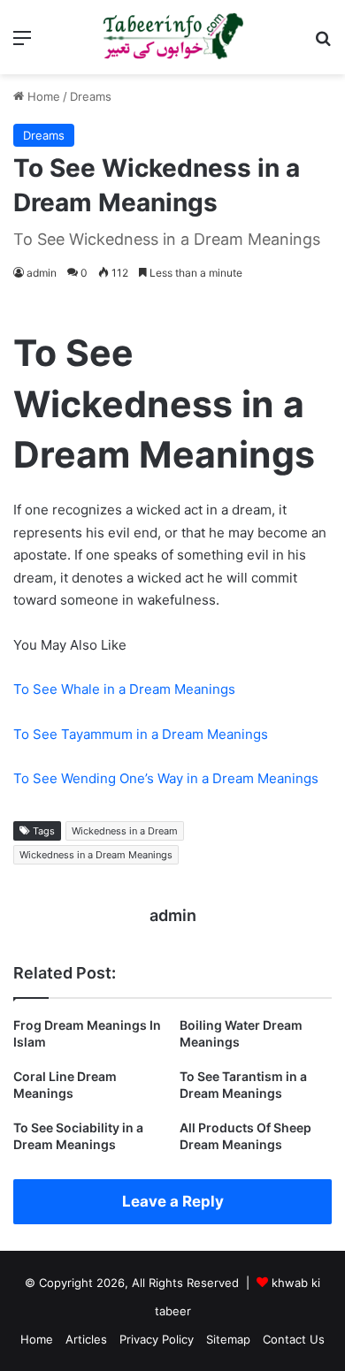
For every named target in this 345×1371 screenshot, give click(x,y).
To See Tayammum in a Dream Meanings (140, 734)
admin (42, 272)
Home (42, 96)
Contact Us (294, 1339)
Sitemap (228, 1339)
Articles (86, 1339)
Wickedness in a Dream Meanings (95, 855)
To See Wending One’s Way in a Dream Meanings (165, 778)
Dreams (90, 96)
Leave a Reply (173, 1201)
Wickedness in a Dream (125, 831)
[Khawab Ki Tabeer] (172, 37)
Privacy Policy (156, 1339)
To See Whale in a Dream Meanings (124, 689)
